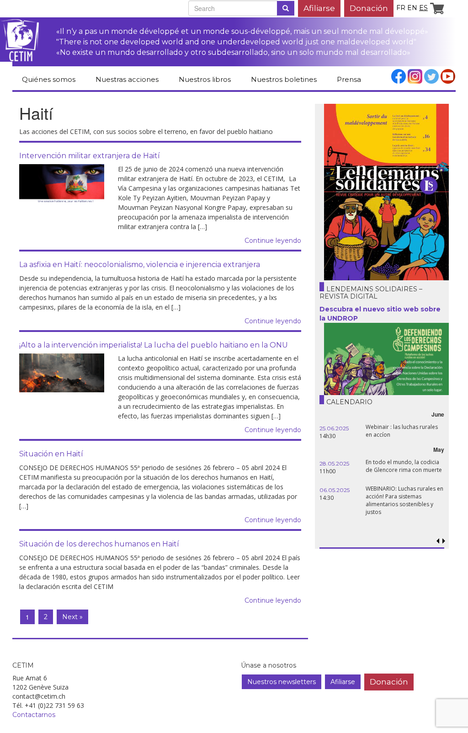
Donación (369, 8)
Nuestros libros (205, 79)
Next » (72, 617)
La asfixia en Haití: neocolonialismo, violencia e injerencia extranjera (139, 264)
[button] (444, 541)
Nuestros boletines (284, 79)
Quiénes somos (48, 79)
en (412, 8)
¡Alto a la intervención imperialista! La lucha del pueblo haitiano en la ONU (153, 345)
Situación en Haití (51, 453)
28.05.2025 (334, 463)
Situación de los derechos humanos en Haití (99, 544)
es (423, 8)
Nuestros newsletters (281, 682)
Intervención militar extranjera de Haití (89, 155)
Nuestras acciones (127, 79)
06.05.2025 (334, 490)
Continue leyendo (273, 240)
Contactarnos (33, 715)
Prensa (349, 79)
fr (400, 8)
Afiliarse (319, 8)
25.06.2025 (334, 428)
